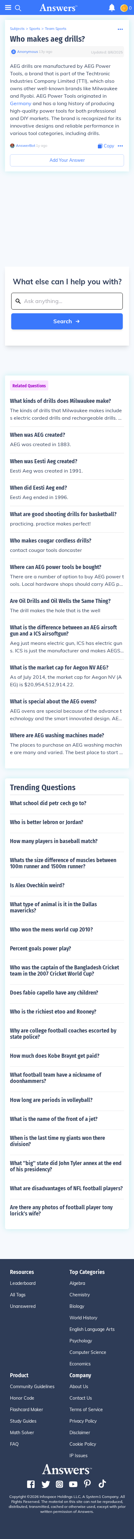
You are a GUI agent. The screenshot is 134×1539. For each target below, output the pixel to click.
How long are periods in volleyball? (51, 1100)
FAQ (14, 1444)
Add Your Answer (67, 160)
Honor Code (22, 1398)
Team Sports (55, 28)
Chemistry (79, 1295)
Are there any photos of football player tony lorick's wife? (61, 1210)
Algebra (77, 1283)
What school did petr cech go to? (48, 803)
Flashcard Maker (26, 1409)
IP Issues (78, 1455)
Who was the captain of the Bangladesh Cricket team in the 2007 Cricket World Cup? (64, 970)
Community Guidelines (32, 1386)
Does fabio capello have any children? (54, 992)
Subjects (17, 28)
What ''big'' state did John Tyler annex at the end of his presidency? (66, 1166)
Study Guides (23, 1421)
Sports (34, 28)
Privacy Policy (83, 1421)
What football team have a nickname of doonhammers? (55, 1077)
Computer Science (87, 1352)
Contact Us (80, 1398)
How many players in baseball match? (54, 841)
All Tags (18, 1295)
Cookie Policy (82, 1444)
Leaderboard (23, 1283)
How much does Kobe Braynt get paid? (54, 1055)
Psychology (80, 1341)
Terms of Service (86, 1409)
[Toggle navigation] (8, 7)
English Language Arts (92, 1329)
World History (83, 1318)
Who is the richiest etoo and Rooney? (53, 1011)
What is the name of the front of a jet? (54, 1119)
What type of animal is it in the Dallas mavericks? (53, 907)
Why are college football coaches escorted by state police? (63, 1033)
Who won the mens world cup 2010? (51, 929)
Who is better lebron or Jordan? (46, 822)
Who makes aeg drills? (47, 39)
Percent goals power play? (40, 948)
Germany (20, 103)
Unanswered (23, 1306)
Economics (80, 1364)
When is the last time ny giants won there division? (57, 1141)
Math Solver (22, 1432)
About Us (78, 1386)
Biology (76, 1306)
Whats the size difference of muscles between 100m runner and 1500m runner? (63, 863)
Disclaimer (79, 1432)
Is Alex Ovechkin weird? (37, 885)
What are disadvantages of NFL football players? (66, 1188)
